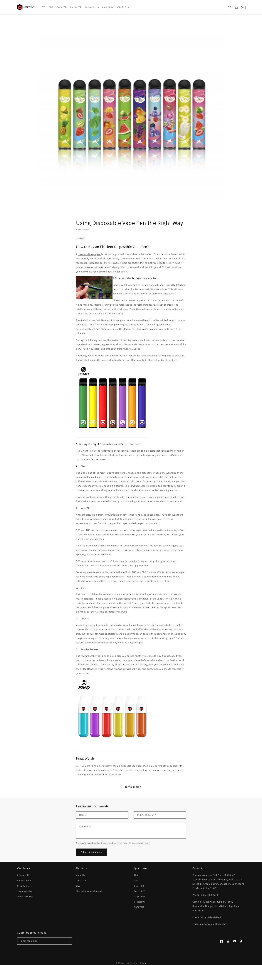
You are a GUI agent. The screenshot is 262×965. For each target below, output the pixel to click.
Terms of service (25, 896)
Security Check (24, 886)
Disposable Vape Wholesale (89, 891)
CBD (136, 880)
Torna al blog (133, 786)
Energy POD (139, 891)
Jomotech (126, 963)
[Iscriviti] (68, 941)
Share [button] (82, 238)
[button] (92, 7)
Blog (78, 886)
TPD (136, 875)
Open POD (139, 886)
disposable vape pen (89, 254)
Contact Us (81, 880)
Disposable (139, 896)
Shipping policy (24, 891)
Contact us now (111, 774)
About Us (80, 875)
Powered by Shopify (138, 963)
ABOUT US (139, 907)
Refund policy (24, 880)
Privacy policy (23, 875)
